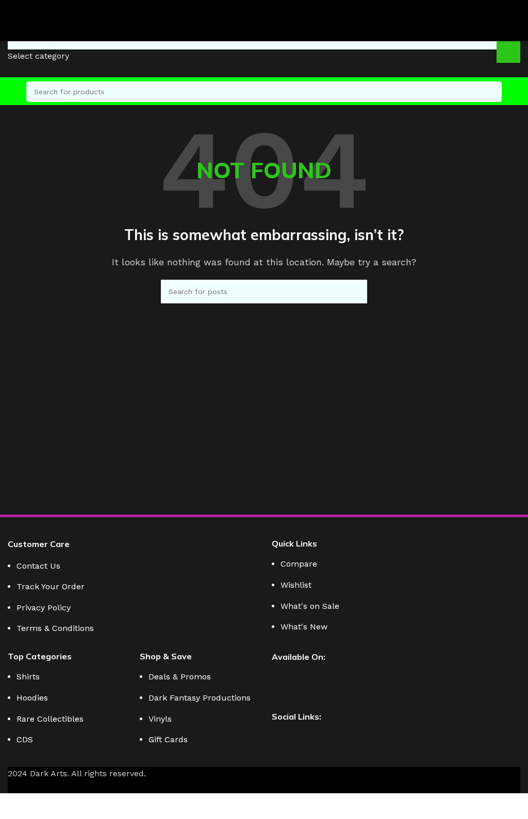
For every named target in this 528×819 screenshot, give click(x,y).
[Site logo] (21, 25)
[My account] (516, 91)
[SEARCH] (491, 91)
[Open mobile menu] (12, 91)
